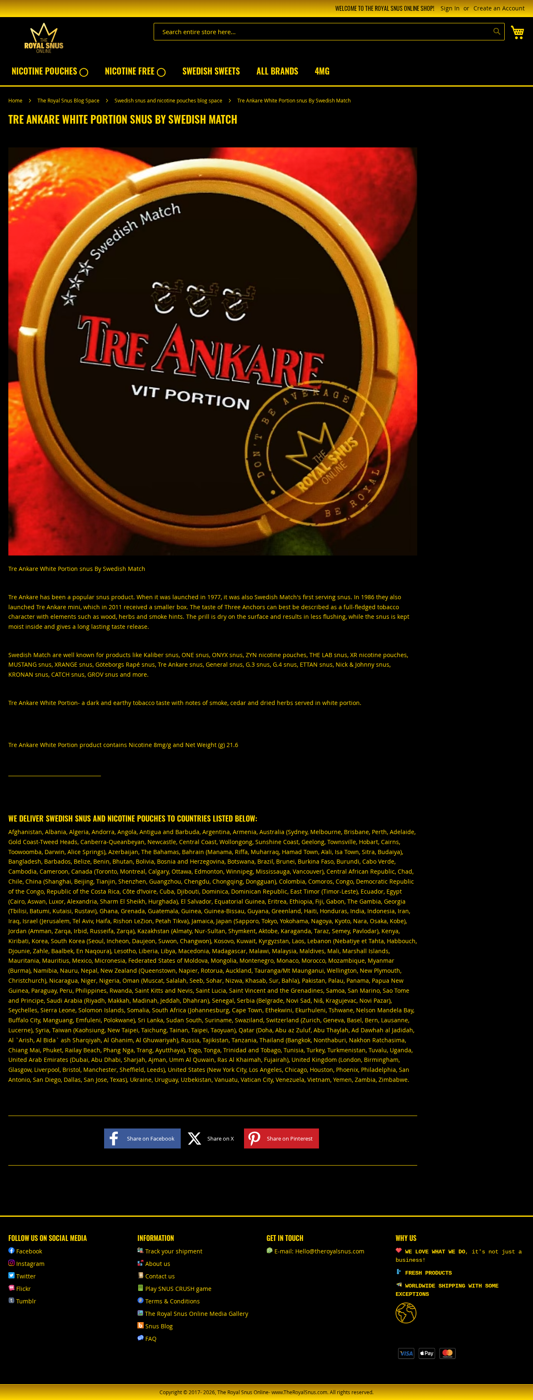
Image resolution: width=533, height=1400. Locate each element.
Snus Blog (159, 1326)
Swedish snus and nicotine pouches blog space (169, 100)
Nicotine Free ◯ (135, 71)
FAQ (151, 1339)
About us (157, 1264)
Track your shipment (173, 1251)
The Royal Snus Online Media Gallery (196, 1314)
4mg (322, 71)
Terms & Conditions (172, 1301)
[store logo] (43, 38)
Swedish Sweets (211, 71)
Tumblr (26, 1301)
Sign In (450, 8)
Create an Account (499, 8)
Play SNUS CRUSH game (178, 1289)
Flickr (23, 1289)
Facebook (29, 1251)
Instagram (30, 1264)
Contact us (160, 1276)
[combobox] (329, 31)
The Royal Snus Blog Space (69, 100)
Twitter (26, 1276)
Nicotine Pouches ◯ (50, 71)
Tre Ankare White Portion (43, 703)
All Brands (277, 71)
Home (16, 100)
